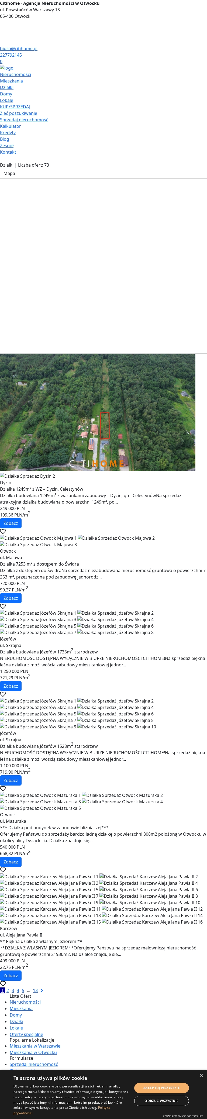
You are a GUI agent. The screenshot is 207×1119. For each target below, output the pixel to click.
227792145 (11, 55)
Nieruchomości (15, 74)
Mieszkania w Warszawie (35, 1046)
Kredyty (8, 133)
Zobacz (11, 523)
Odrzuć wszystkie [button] (161, 1101)
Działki (6, 87)
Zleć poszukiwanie (18, 113)
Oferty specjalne (26, 1034)
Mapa (9, 173)
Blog (4, 139)
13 (35, 990)
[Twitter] (2, 29)
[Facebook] (2, 23)
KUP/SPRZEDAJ (15, 107)
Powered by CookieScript (183, 1116)
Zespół (6, 146)
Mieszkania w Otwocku (33, 1052)
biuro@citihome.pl (18, 48)
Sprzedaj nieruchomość (24, 120)
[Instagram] (2, 42)
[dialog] (103, 1094)
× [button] (201, 1076)
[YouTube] (2, 36)
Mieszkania (11, 81)
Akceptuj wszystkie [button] (161, 1088)
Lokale (6, 100)
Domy (6, 94)
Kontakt (8, 152)
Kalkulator (10, 126)
